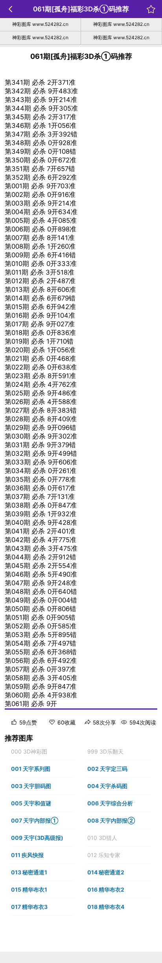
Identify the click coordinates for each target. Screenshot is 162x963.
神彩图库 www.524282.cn (40, 24)
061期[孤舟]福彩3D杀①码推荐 (81, 9)
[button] (43, 751)
